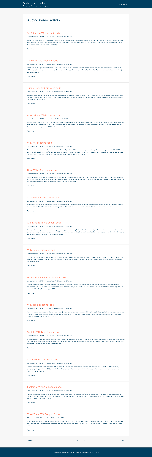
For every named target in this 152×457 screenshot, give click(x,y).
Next (124, 440)
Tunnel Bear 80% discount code (44, 88)
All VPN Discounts (45, 37)
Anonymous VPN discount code (44, 222)
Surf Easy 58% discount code (43, 197)
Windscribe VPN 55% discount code (46, 277)
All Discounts (123, 4)
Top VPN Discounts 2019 (59, 146)
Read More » (31, 49)
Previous (29, 440)
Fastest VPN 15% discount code (44, 387)
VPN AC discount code (39, 142)
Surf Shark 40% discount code (43, 33)
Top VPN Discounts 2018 (59, 37)
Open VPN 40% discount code (43, 115)
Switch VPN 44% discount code (44, 332)
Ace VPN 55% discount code (42, 359)
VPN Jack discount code (40, 304)
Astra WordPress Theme (91, 452)
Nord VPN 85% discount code (43, 170)
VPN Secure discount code (41, 250)
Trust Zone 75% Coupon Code (43, 414)
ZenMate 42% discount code (42, 60)
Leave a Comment (32, 37)
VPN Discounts (34, 3)
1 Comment (30, 418)
